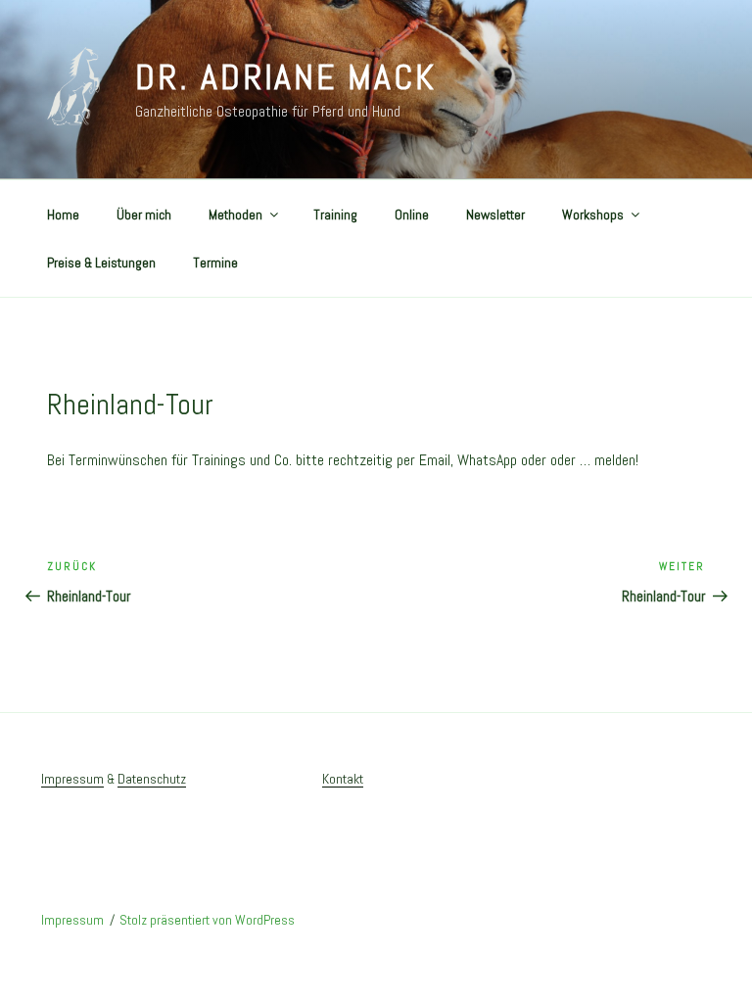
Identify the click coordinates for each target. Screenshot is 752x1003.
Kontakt (342, 779)
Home (63, 214)
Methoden (235, 214)
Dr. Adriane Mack (285, 77)
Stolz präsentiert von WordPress (207, 920)
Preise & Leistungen (101, 262)
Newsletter (495, 214)
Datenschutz (152, 779)
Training (335, 214)
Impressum (72, 779)
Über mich (144, 214)
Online (412, 214)
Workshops (593, 214)
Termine (215, 262)
